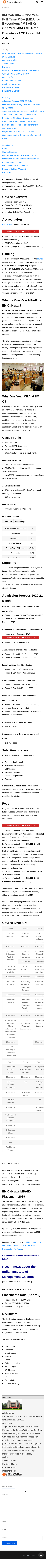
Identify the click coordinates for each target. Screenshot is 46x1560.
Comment (5, 1494)
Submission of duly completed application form (23, 111)
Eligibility (6, 97)
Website (4, 1538)
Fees (4, 149)
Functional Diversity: (11, 91)
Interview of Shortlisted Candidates (17, 118)
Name (4, 1521)
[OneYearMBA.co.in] (12, 2)
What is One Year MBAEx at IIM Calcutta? (21, 70)
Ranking (6, 67)
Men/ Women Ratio (10, 87)
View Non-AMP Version (29, 1555)
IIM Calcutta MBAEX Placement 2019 (19, 155)
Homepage (6, 7)
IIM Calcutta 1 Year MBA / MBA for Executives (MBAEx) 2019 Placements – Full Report (21, 1245)
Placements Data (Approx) (14, 169)
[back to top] (41, 1555)
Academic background (12, 84)
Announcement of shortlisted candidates (20, 114)
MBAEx (40, 259)
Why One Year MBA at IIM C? (15, 74)
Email (4, 1529)
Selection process (10, 145)
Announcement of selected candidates (19, 121)
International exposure (12, 81)
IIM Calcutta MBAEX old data (15, 166)
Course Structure (9, 152)
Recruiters (6, 172)
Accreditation (8, 64)
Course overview (9, 60)
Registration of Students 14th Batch (18, 132)
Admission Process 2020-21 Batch (17, 101)
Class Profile (8, 77)
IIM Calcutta (7, 224)
